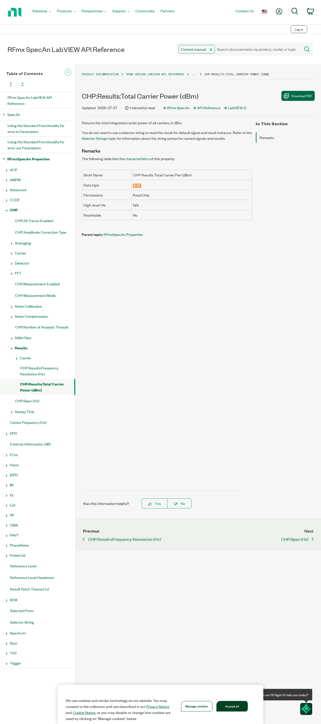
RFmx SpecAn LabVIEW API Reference (30, 100)
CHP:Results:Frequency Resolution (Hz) (39, 370)
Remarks (267, 137)
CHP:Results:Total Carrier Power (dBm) (42, 386)
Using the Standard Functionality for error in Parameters (36, 128)
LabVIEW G (237, 107)
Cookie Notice (84, 712)
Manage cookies (196, 705)
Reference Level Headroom (32, 577)
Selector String (22, 622)
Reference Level (23, 565)
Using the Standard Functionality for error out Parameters (36, 144)
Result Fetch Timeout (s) (29, 588)
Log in (299, 29)
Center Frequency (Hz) (28, 422)
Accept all (232, 705)
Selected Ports (22, 610)
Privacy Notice (157, 706)
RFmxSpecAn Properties (28, 158)
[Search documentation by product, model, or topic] (306, 49)
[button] (210, 49)
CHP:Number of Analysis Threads (41, 327)
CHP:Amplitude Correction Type (40, 232)
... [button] (194, 74)
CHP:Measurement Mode (35, 295)
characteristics (137, 158)
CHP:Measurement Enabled (37, 283)
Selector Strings (94, 138)
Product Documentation (100, 74)
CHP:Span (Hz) (27, 400)
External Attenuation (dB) (30, 443)
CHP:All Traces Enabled (34, 220)
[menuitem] (41, 12)
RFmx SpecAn (178, 107)
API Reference (208, 107)
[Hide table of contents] (68, 72)
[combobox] (238, 49)
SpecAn (13, 114)
